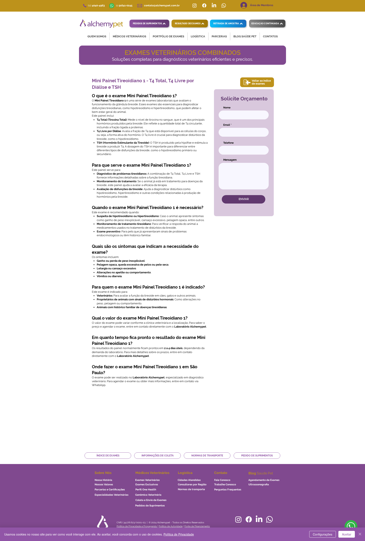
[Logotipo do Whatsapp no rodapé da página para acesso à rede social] (269, 519)
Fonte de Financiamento (197, 526)
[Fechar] (359, 534)
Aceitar (346, 534)
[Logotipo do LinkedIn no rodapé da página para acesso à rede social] (259, 519)
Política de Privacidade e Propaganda (137, 526)
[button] (96, 36)
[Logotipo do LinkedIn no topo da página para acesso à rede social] (214, 5)
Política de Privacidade (178, 534)
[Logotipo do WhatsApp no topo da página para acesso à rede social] (223, 5)
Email (226, 125)
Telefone (228, 143)
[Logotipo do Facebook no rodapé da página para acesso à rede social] (249, 519)
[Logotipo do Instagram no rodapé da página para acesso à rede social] (238, 519)
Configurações (322, 534)
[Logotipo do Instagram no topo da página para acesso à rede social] (194, 5)
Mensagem (230, 160)
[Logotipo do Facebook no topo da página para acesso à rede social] (204, 5)
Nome (226, 107)
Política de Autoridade (170, 526)
